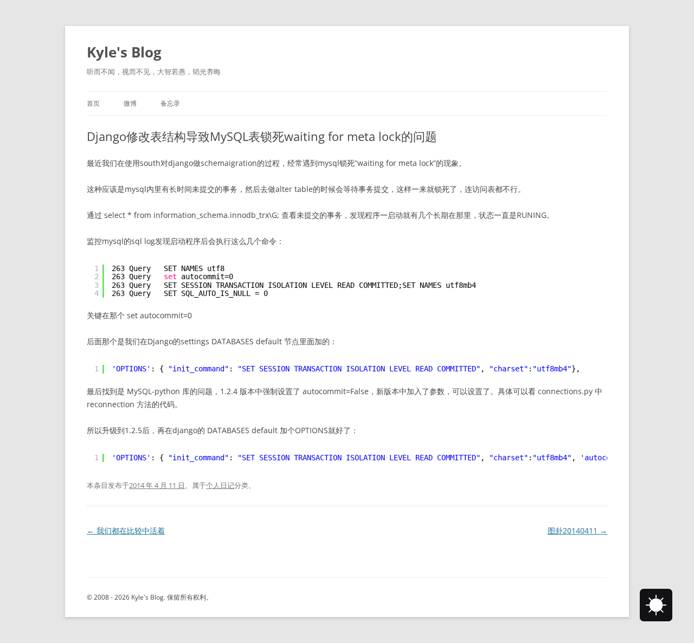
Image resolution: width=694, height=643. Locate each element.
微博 (130, 103)
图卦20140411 (577, 530)
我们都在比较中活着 (126, 530)
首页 (93, 103)
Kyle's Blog (124, 52)
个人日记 (220, 485)
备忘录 (170, 103)
